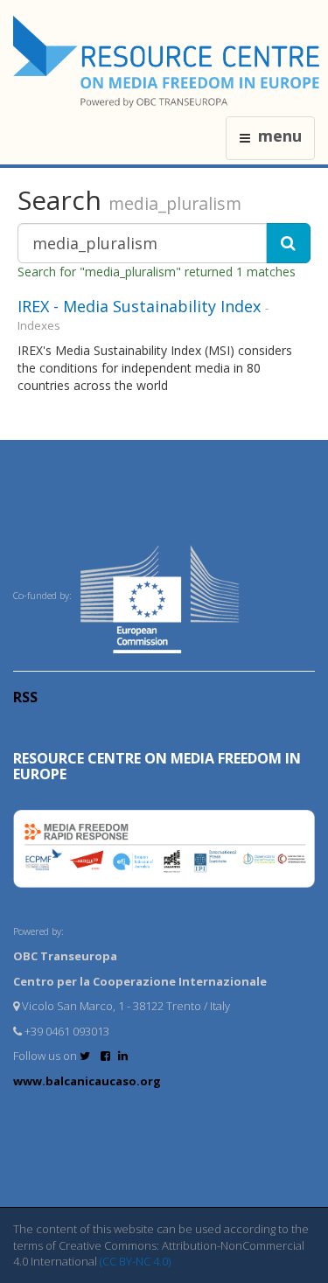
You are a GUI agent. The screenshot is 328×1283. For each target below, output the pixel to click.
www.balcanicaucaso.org (87, 1081)
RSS (25, 697)
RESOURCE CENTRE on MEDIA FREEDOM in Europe (157, 766)
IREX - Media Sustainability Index (139, 306)
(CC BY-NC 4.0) (135, 1261)
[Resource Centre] (169, 62)
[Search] (288, 243)
